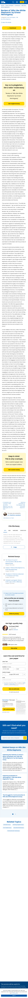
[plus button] (24, 674)
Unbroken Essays (6, 824)
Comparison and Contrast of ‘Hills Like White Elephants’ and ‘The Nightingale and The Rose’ (8, 506)
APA (5, 530)
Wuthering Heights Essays (18, 824)
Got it (14, 995)
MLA (9, 530)
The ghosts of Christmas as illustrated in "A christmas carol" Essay (15, 574)
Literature (17, 5)
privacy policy (12, 683)
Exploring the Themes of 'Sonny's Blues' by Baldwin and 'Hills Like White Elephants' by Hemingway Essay (13, 757)
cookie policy (15, 993)
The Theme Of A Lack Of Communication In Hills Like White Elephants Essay (13, 561)
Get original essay (14, 103)
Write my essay (14, 614)
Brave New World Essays (19, 827)
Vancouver (23, 530)
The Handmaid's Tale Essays (13, 830)
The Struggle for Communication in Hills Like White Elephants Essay (14, 795)
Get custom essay (14, 470)
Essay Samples (9, 5)
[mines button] (4, 674)
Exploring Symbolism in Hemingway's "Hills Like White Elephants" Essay (12, 777)
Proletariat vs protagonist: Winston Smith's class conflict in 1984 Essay (14, 581)
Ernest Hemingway (11, 17)
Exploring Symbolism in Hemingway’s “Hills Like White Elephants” (20, 505)
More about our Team (8, 518)
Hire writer (14, 648)
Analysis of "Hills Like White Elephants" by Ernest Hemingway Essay (15, 568)
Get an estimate (14, 689)
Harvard (15, 530)
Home (2, 5)
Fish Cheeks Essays (7, 827)
